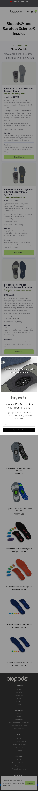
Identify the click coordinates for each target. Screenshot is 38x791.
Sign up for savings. (19, 430)
